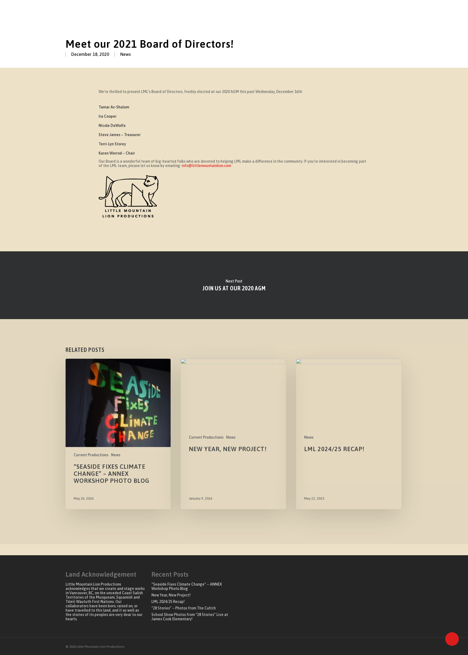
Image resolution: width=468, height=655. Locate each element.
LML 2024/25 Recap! (168, 601)
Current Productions (91, 455)
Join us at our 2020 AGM (234, 285)
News (125, 54)
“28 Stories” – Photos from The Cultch (183, 608)
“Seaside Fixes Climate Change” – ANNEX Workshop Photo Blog (186, 586)
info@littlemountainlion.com (206, 165)
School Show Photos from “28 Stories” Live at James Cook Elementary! (189, 616)
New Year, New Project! (171, 595)
